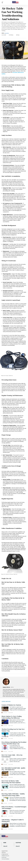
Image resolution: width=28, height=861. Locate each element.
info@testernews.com (5, 855)
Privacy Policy (4, 857)
